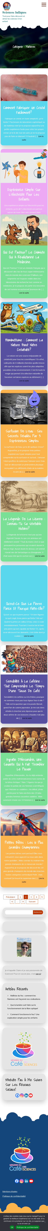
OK (12, 1227)
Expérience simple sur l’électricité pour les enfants (24, 194)
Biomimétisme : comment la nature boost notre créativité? (24, 345)
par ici (38, 974)
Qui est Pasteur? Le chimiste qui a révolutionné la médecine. (24, 257)
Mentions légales (9, 1191)
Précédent (10, 897)
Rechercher (38, 912)
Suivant (32, 901)
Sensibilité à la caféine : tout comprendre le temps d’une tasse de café (24, 686)
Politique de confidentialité (14, 1196)
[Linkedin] (26, 1095)
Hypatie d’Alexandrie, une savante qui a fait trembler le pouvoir (24, 764)
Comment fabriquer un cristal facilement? (24, 110)
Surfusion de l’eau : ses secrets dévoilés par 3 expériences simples (24, 436)
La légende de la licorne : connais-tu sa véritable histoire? (24, 523)
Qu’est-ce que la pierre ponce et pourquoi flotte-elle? (24, 606)
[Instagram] (22, 1095)
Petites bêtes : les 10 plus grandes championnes (24, 844)
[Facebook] (17, 1095)
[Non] (45, 1222)
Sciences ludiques (14, 12)
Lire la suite (24, 293)
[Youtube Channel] (31, 1095)
